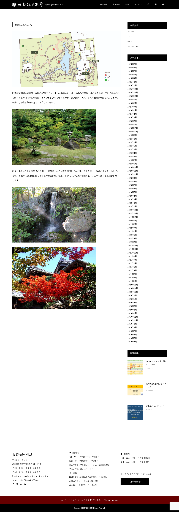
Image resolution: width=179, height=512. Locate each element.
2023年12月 (133, 167)
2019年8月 (132, 327)
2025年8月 (132, 103)
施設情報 (103, 4)
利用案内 (116, 4)
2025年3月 (132, 117)
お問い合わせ (134, 482)
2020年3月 (132, 306)
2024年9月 (132, 135)
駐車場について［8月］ (155, 406)
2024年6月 (132, 146)
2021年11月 (133, 249)
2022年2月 (132, 242)
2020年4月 (132, 302)
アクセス (138, 4)
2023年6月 (132, 189)
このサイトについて (77, 500)
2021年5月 (132, 267)
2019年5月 (132, 338)
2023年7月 (132, 185)
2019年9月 (132, 324)
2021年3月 (132, 274)
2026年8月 (132, 64)
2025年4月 (132, 114)
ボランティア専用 (95, 500)
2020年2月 (132, 310)
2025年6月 (132, 110)
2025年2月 (132, 121)
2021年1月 (132, 281)
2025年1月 (132, 124)
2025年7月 (132, 107)
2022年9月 (132, 221)
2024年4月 (132, 153)
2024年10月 (133, 132)
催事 (127, 4)
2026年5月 (132, 75)
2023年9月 (132, 178)
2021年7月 (132, 260)
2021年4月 (132, 270)
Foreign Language (111, 500)
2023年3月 (132, 199)
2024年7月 (132, 142)
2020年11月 (133, 288)
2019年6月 (132, 335)
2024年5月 (132, 149)
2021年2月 (132, 278)
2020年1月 (132, 313)
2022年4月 (132, 238)
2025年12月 (133, 89)
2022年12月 (133, 210)
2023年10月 (133, 174)
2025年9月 (132, 99)
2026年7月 (132, 68)
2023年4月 (132, 196)
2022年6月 (132, 231)
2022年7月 (132, 228)
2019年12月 (133, 317)
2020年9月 (132, 295)
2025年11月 (133, 92)
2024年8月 (132, 139)
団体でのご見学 (133, 46)
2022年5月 (132, 235)
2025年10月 (133, 96)
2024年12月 (133, 128)
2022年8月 (132, 224)
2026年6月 (132, 71)
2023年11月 (133, 171)
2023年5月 (132, 192)
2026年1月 (132, 85)
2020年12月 (133, 285)
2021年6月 (132, 263)
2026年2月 (132, 82)
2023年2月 (132, 203)
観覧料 (130, 41)
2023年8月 (132, 181)
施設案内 (131, 31)
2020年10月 (133, 292)
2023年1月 (132, 206)
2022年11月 (133, 213)
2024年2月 (132, 160)
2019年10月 (133, 320)
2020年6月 (132, 299)
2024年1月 (132, 164)
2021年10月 (133, 253)
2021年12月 (133, 245)
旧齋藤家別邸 (22, 454)
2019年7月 (132, 331)
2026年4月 (132, 78)
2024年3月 (132, 156)
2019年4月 (132, 342)
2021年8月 (132, 256)
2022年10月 (133, 217)
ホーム (64, 500)
